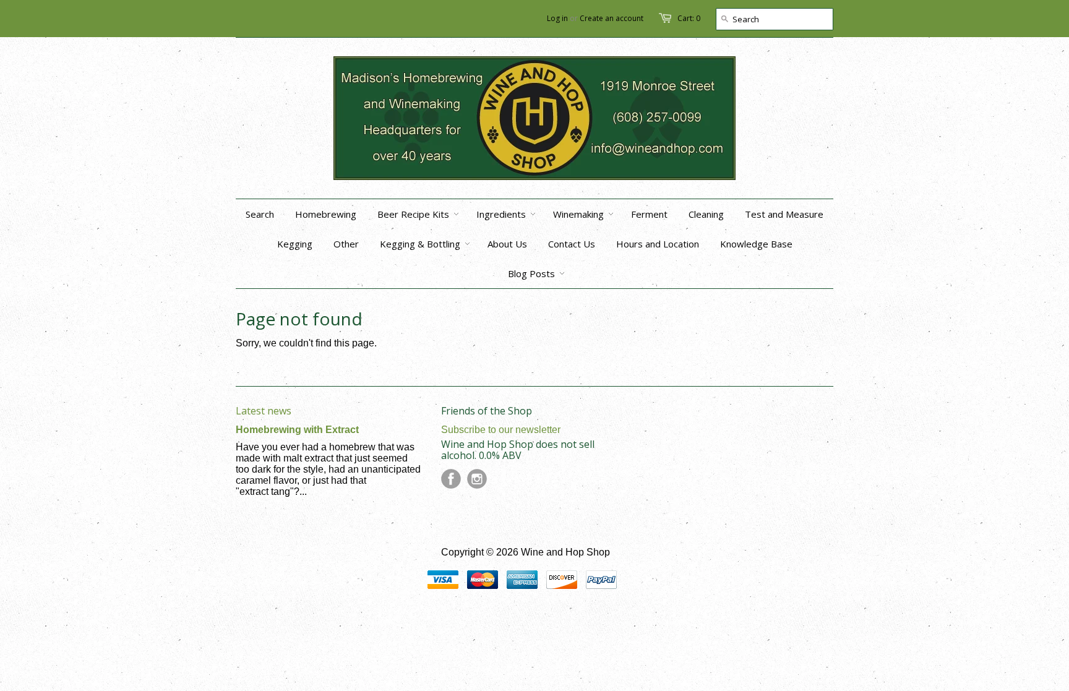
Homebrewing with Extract (297, 429)
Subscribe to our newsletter (500, 429)
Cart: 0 (688, 18)
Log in (557, 18)
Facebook (451, 479)
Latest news (263, 411)
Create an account (611, 18)
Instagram (477, 479)
